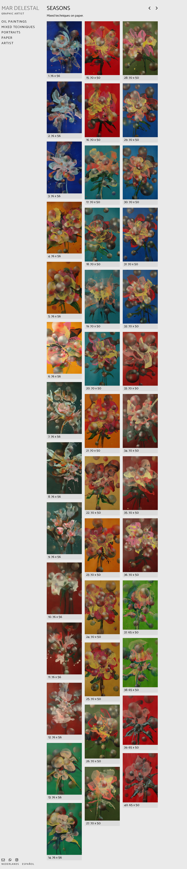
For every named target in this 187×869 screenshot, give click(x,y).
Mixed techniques (18, 27)
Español (28, 864)
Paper (6, 38)
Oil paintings (14, 21)
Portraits (11, 32)
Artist (7, 43)
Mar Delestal (20, 8)
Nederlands (10, 864)
